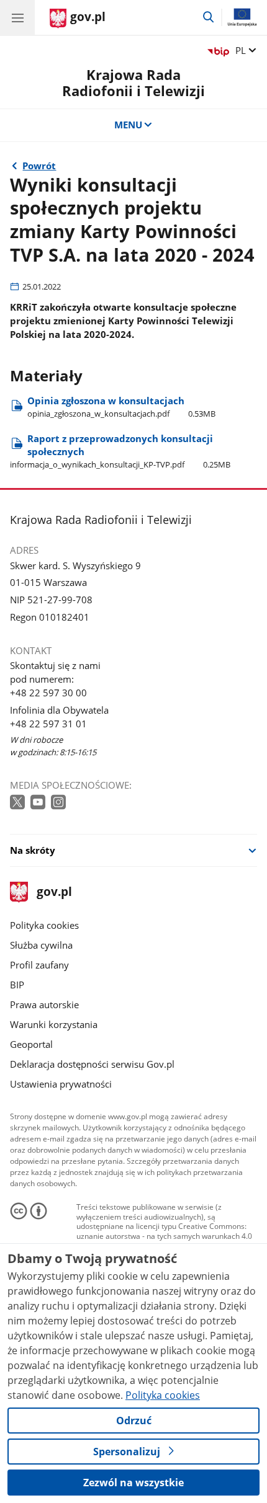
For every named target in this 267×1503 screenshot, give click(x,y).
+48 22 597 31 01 (48, 723)
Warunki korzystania (53, 1024)
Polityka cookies (44, 925)
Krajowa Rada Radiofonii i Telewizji (133, 83)
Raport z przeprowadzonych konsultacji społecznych (120, 451)
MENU (128, 124)
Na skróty (32, 850)
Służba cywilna (41, 945)
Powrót (39, 165)
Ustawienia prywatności (61, 1084)
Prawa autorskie (44, 1004)
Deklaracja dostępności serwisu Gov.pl (92, 1064)
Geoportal (31, 1044)
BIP (17, 984)
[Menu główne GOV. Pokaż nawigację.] (17, 17)
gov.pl (53, 892)
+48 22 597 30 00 (48, 692)
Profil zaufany (39, 965)
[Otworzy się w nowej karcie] (18, 802)
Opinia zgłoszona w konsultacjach (121, 406)
